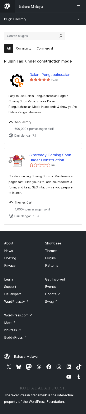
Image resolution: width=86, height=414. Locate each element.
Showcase (53, 243)
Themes (51, 251)
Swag (51, 301)
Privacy (10, 265)
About (8, 243)
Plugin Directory (15, 19)
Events (50, 287)
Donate (53, 294)
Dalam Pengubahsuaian (49, 74)
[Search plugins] (61, 36)
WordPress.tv (16, 301)
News (8, 251)
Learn (8, 279)
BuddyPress (15, 337)
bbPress (12, 330)
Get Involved (55, 279)
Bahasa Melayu (26, 356)
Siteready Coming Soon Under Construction (50, 157)
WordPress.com (18, 315)
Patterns (51, 265)
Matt (10, 323)
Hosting (10, 258)
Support (10, 287)
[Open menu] (79, 6)
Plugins (50, 258)
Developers (13, 294)
